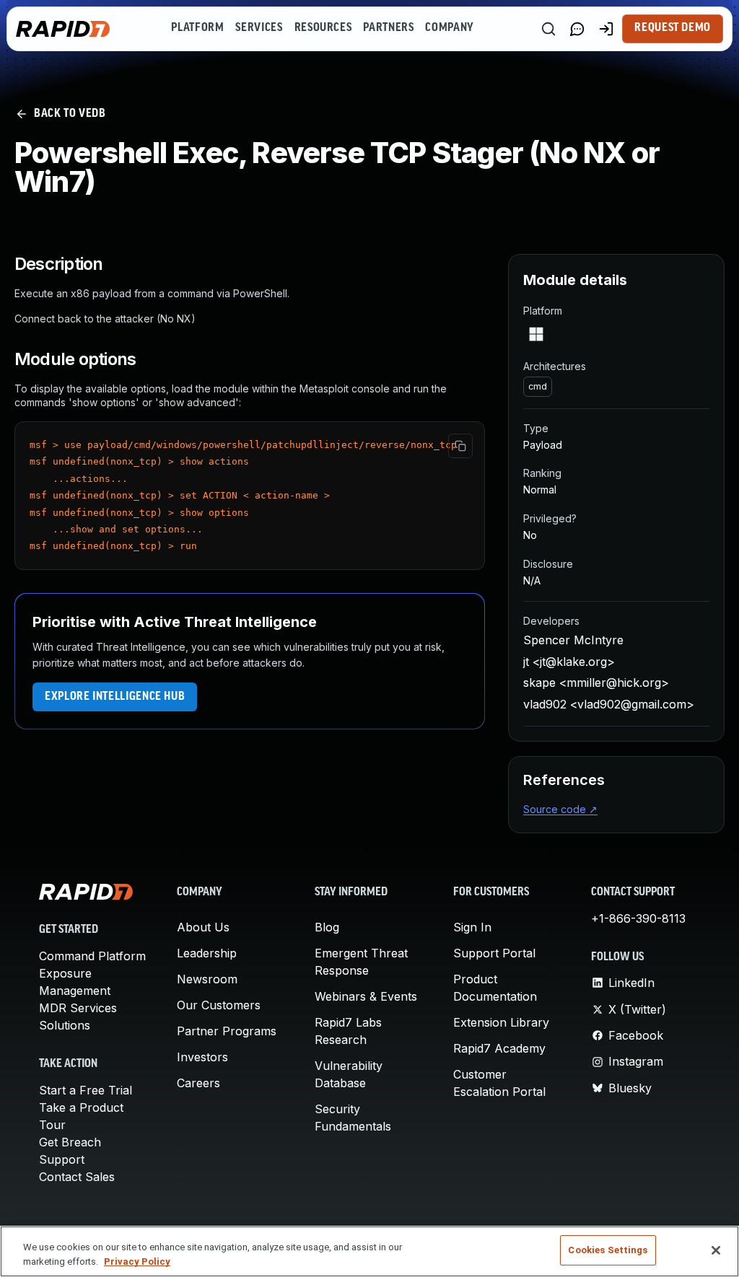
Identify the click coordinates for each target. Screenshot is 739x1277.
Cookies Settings (607, 1250)
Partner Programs (226, 1031)
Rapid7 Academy (499, 1048)
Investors (202, 1057)
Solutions (64, 1025)
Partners (388, 28)
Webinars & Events (366, 996)
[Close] (716, 1250)
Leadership (207, 953)
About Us (203, 927)
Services (258, 28)
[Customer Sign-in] (606, 29)
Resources (323, 28)
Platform (197, 28)
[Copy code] (460, 446)
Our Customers (219, 1005)
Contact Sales (77, 1177)
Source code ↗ (560, 809)
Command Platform (92, 956)
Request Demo (672, 28)
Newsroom (207, 979)
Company (449, 28)
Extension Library (501, 1022)
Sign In (472, 927)
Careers (198, 1083)
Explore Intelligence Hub (115, 697)
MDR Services (78, 1008)
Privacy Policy (137, 1261)
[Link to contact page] (577, 29)
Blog (327, 927)
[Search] (548, 29)
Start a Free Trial (85, 1090)
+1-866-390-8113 (638, 918)
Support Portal (494, 953)
